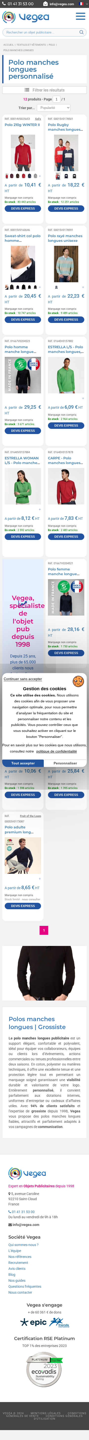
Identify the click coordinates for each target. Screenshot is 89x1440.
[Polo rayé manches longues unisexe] (66, 264)
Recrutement (18, 1263)
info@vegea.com (62, 4)
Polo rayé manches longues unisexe (65, 238)
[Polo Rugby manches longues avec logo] (66, 153)
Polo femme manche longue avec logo (62, 574)
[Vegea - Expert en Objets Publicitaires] (25, 23)
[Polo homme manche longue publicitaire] (23, 375)
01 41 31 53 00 (23, 1212)
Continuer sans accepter (23, 679)
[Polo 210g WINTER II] (23, 153)
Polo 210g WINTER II (22, 125)
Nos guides (16, 1281)
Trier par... (27, 108)
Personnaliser (65, 763)
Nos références (19, 1257)
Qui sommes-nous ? (23, 1245)
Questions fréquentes (24, 1286)
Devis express (23, 208)
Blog (11, 1275)
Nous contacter (20, 1292)
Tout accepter (23, 763)
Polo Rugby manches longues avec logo (64, 130)
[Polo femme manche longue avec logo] (66, 597)
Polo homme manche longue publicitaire (19, 352)
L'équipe (14, 1251)
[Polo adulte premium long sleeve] (23, 855)
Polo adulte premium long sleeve (18, 832)
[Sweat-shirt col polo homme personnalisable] (23, 264)
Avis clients (16, 1269)
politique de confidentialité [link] (56, 751)
